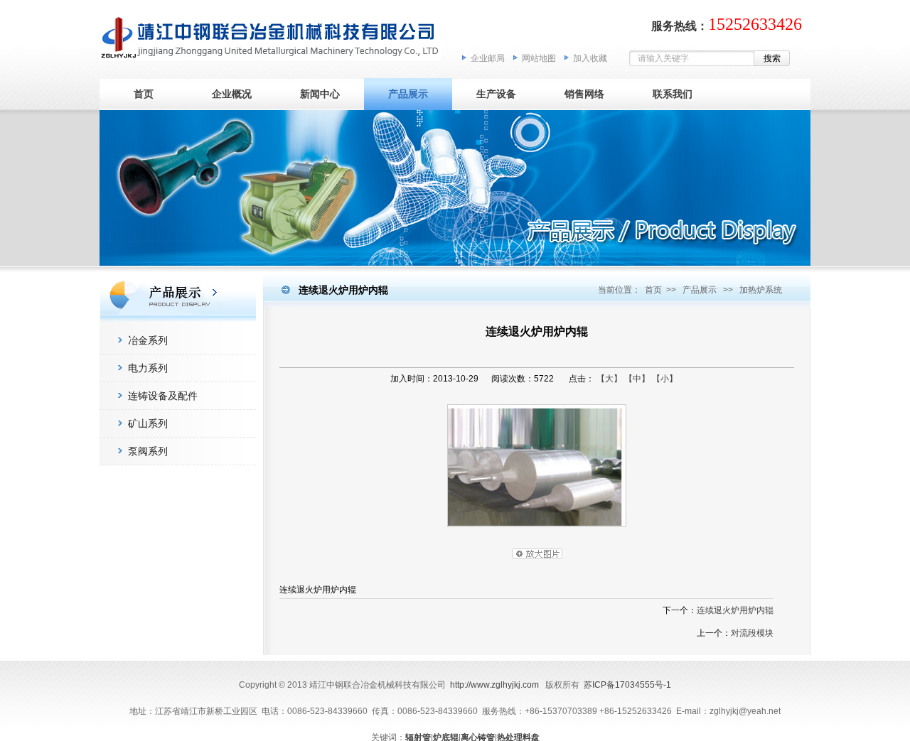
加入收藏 (590, 58)
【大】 (609, 379)
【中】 (637, 379)
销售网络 (584, 93)
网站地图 (539, 58)
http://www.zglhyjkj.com (494, 685)
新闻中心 (320, 93)
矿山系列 (148, 423)
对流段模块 (752, 633)
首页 (144, 93)
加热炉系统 (760, 290)
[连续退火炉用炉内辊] (536, 531)
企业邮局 (488, 58)
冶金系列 (148, 340)
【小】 (665, 379)
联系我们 (672, 93)
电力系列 (148, 368)
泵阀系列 (148, 451)
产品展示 (408, 93)
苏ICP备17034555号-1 (627, 685)
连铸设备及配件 (163, 395)
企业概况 (232, 93)
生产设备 (496, 93)
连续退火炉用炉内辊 (735, 610)
